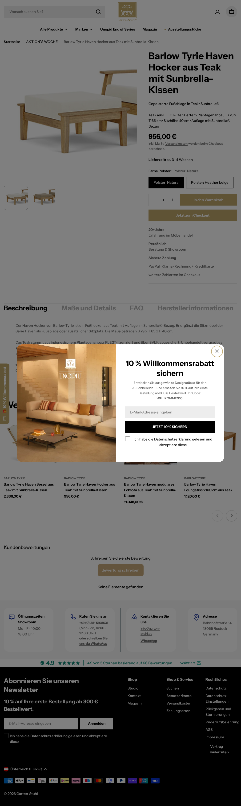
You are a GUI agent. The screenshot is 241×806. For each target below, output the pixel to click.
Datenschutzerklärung (172, 439)
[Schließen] (217, 351)
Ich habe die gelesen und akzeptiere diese (173, 442)
